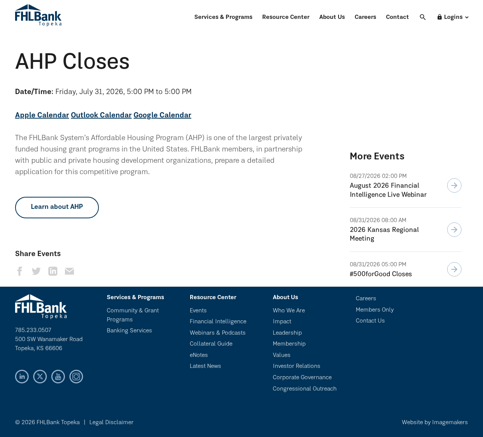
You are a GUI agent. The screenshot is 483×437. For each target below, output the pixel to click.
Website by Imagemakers (435, 423)
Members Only (375, 310)
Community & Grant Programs (133, 315)
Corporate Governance (302, 378)
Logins (450, 17)
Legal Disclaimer (111, 423)
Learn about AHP (57, 207)
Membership (289, 344)
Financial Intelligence (218, 322)
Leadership (287, 333)
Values (282, 355)
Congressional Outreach (305, 389)
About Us (332, 17)
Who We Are (289, 311)
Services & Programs (223, 17)
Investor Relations (296, 366)
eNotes (199, 355)
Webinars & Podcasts (218, 333)
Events (198, 311)
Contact (397, 17)
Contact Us (370, 321)
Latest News (205, 366)
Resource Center (285, 17)
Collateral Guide (211, 344)
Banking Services (129, 331)
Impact (282, 322)
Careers (365, 17)
